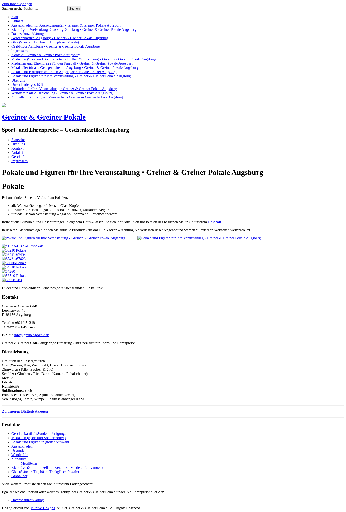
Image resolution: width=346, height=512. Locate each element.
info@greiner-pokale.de (31, 335)
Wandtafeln (19, 455)
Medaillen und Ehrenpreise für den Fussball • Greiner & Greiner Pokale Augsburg (72, 63)
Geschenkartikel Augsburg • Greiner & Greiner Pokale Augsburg (59, 38)
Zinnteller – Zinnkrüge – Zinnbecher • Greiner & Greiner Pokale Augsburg (67, 97)
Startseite (18, 140)
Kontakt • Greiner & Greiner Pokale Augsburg (45, 55)
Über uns (18, 80)
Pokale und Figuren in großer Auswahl (40, 442)
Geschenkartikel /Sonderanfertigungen (39, 434)
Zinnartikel (19, 459)
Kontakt (17, 148)
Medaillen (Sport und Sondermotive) (38, 438)
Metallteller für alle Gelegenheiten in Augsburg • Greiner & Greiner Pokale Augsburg (74, 68)
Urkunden (18, 451)
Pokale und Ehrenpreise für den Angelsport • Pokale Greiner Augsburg (64, 72)
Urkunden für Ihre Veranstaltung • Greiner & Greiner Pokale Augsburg (64, 89)
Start (14, 17)
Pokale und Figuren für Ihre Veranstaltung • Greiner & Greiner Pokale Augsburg (71, 76)
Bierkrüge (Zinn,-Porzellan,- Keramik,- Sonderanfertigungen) (57, 467)
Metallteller (29, 463)
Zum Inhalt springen (17, 4)
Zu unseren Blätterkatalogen (25, 411)
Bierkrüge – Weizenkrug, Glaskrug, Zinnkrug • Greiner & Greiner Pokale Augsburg (73, 30)
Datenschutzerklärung (27, 34)
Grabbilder (19, 476)
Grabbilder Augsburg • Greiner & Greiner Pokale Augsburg (55, 46)
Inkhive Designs (43, 508)
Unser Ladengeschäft (27, 85)
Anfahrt (17, 21)
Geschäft (17, 157)
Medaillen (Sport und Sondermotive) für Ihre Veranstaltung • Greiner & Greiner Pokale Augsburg (83, 59)
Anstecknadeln (22, 446)
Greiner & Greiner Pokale (44, 117)
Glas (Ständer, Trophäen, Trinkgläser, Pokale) (45, 42)
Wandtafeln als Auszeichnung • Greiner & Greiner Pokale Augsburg (62, 93)
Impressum (19, 51)
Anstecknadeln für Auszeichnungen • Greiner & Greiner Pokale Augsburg (66, 25)
